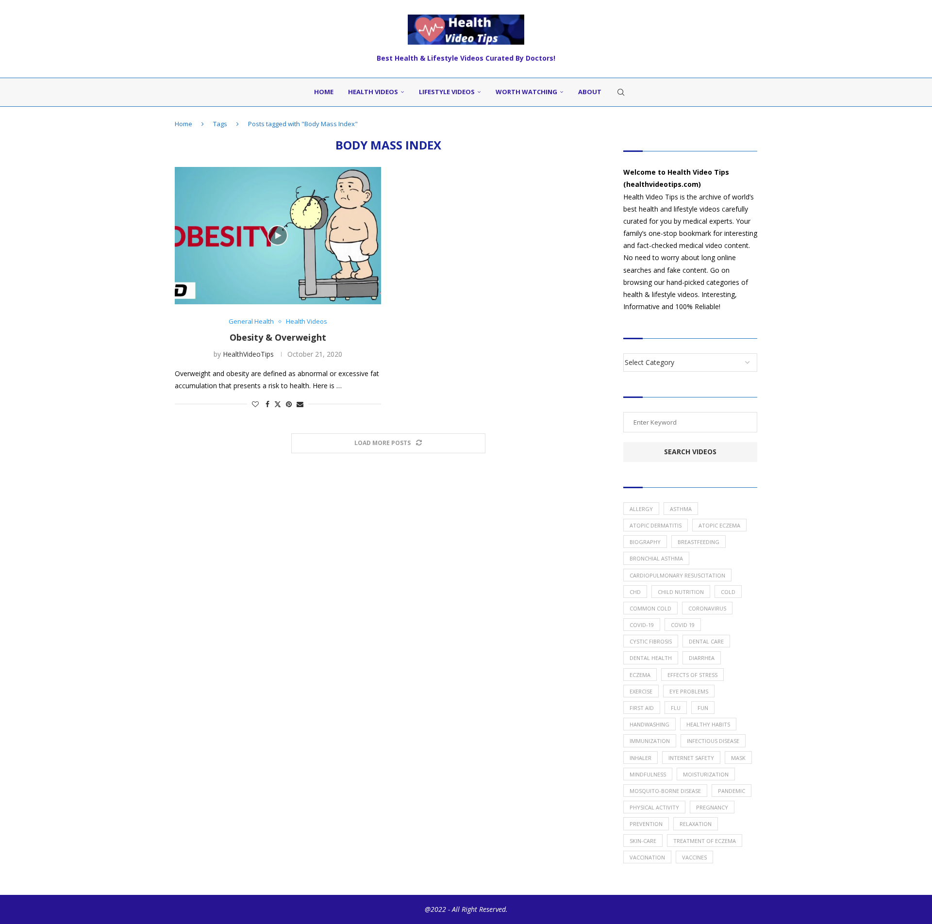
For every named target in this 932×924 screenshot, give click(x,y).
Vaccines (694, 857)
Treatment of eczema (704, 840)
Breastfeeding (698, 541)
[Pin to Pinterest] (289, 404)
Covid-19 (642, 624)
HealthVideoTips (248, 354)
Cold (728, 591)
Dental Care (706, 641)
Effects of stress (692, 674)
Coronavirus (707, 608)
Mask (738, 757)
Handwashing (649, 724)
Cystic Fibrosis (651, 641)
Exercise (641, 691)
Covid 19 (683, 624)
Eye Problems (688, 691)
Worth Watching (526, 91)
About (589, 91)
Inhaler (640, 757)
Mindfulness (648, 774)
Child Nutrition (681, 591)
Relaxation (696, 823)
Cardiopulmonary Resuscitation (677, 575)
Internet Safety (691, 757)
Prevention (646, 823)
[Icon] (277, 235)
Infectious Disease (713, 740)
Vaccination (647, 857)
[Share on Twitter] (277, 404)
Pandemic (731, 790)
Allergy (641, 508)
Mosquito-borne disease (665, 790)
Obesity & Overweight (278, 337)
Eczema (640, 674)
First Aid (642, 707)
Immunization (650, 740)
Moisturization (706, 774)
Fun (703, 707)
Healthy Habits (708, 724)
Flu (676, 707)
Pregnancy (712, 807)
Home (323, 91)
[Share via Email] (300, 404)
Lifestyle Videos (447, 91)
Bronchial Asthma (656, 558)
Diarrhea (702, 657)
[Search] (621, 92)
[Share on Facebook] (267, 404)
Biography (645, 541)
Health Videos (373, 91)
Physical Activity (654, 807)
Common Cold (650, 608)
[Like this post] (255, 404)
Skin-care (643, 840)
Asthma (681, 508)
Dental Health (651, 657)
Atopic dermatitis (656, 525)
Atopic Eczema (719, 525)
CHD (635, 591)
